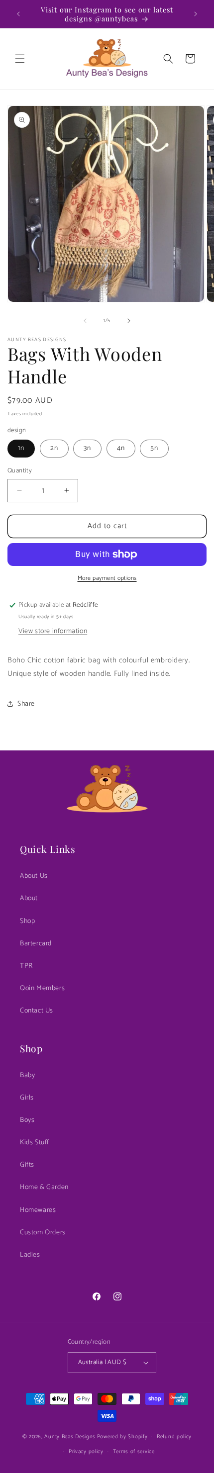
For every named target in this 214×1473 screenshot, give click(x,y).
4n (121, 448)
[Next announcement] (196, 14)
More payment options (107, 578)
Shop (27, 921)
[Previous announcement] (18, 14)
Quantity (19, 471)
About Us (34, 876)
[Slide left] (85, 321)
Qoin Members (42, 988)
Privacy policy (86, 1451)
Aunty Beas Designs (70, 1436)
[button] (20, 59)
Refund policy (174, 1436)
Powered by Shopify (122, 1436)
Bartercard (36, 943)
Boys (27, 1120)
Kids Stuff (34, 1142)
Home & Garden (44, 1187)
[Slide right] (129, 321)
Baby (27, 1075)
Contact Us (36, 1010)
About (29, 898)
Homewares (38, 1210)
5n (154, 448)
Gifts (27, 1165)
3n (87, 448)
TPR (26, 966)
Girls (27, 1098)
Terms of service (134, 1451)
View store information (52, 631)
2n (54, 448)
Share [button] (26, 704)
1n (21, 448)
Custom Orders (43, 1232)
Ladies (30, 1255)
